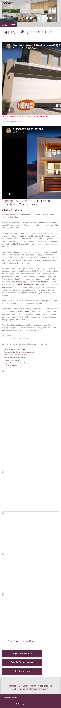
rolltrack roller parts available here (15, 355)
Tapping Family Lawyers (12, 360)
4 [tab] (39, 18)
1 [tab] (27, 18)
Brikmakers (45, 282)
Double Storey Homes (22, 662)
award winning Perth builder (30, 312)
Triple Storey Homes (21, 671)
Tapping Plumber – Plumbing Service (16, 363)
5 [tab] (43, 18)
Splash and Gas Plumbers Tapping (24, 285)
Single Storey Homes (21, 653)
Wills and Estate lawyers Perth (14, 357)
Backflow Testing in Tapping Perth (15, 349)
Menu (8, 24)
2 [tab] (31, 18)
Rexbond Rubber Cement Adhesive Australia (19, 352)
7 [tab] (51, 18)
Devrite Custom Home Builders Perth (14, 7)
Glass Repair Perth (10, 365)
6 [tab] (47, 18)
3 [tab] (35, 18)
